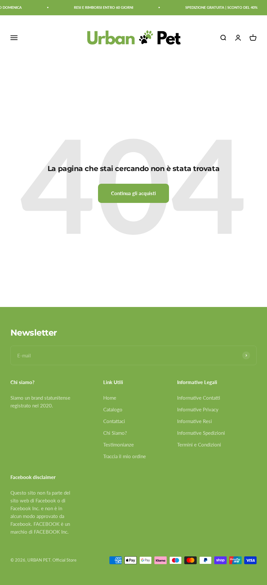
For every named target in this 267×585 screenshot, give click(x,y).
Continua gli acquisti (133, 193)
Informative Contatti (198, 398)
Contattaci (114, 421)
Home (109, 398)
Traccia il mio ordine (124, 456)
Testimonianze (118, 444)
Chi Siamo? (115, 433)
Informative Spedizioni (201, 433)
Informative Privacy (197, 409)
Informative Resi (194, 421)
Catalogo (112, 409)
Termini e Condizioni (199, 444)
